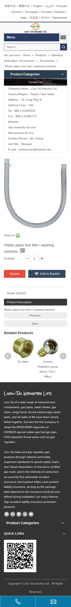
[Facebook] (6, 514)
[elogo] (35, 28)
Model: (11, 293)
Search (63, 47)
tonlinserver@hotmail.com (35, 149)
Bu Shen (23, 361)
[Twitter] (24, 514)
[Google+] (12, 514)
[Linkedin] (18, 514)
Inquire (15, 273)
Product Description (19, 302)
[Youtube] (31, 514)
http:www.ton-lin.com (21, 132)
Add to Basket (50, 273)
